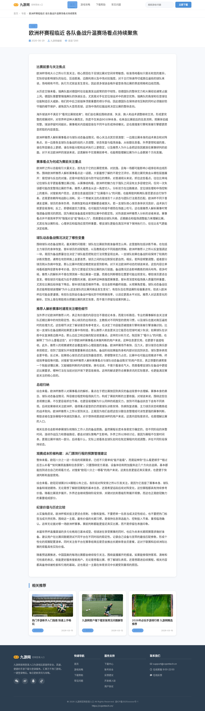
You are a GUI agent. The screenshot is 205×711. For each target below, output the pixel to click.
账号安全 (108, 669)
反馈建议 (108, 675)
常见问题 (116, 4)
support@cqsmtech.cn (165, 663)
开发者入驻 (110, 680)
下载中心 (108, 663)
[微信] (17, 681)
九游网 (31, 5)
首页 (72, 4)
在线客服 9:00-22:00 (163, 669)
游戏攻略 (85, 4)
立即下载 (183, 4)
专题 (23, 13)
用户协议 (108, 686)
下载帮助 (101, 4)
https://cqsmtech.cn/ (102, 705)
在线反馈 (157, 675)
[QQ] (33, 681)
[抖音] (42, 681)
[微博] (25, 681)
